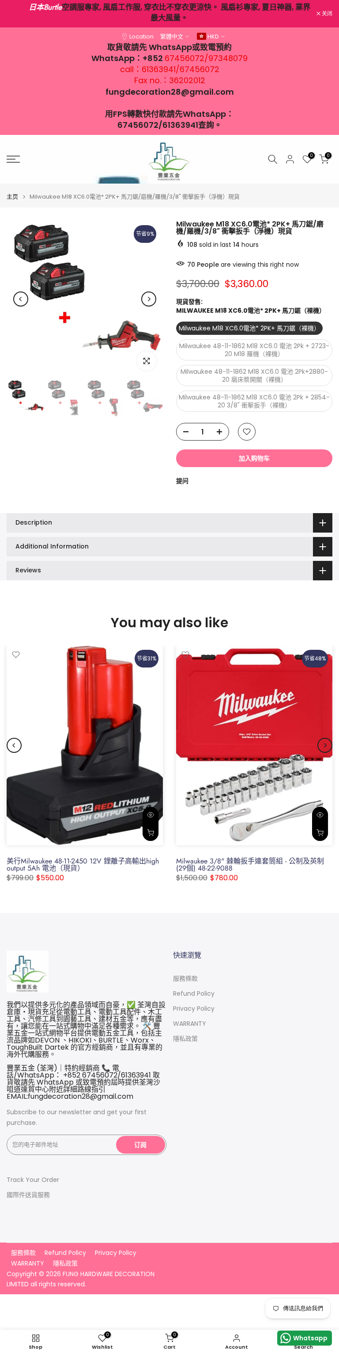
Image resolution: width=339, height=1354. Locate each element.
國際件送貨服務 (28, 1195)
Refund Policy (194, 994)
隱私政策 (185, 1039)
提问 (182, 480)
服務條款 (185, 978)
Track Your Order (33, 1180)
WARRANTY (189, 1024)
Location (141, 36)
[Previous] (20, 299)
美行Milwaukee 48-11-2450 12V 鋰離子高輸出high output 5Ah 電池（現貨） (83, 864)
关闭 (17, 13)
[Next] (148, 299)
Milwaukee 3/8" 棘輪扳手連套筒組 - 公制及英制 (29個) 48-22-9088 (250, 864)
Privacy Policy (194, 1009)
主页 (12, 196)
